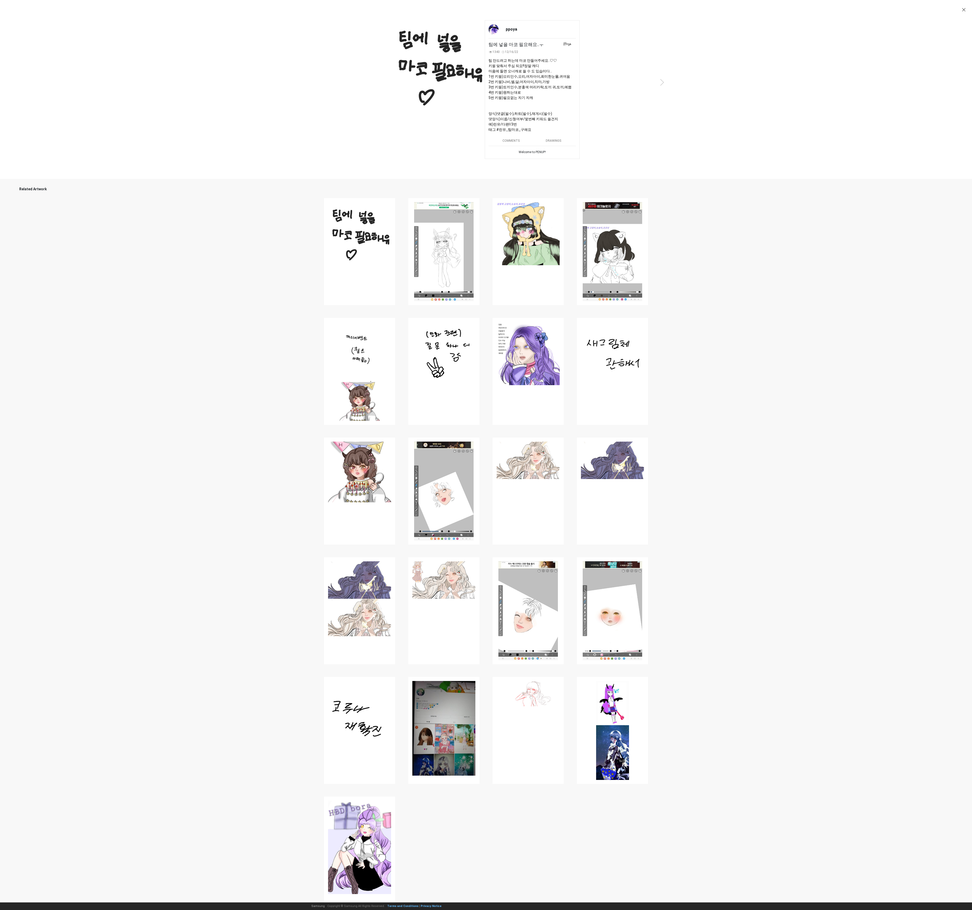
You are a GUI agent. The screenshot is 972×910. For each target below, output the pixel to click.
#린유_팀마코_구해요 (513, 130)
